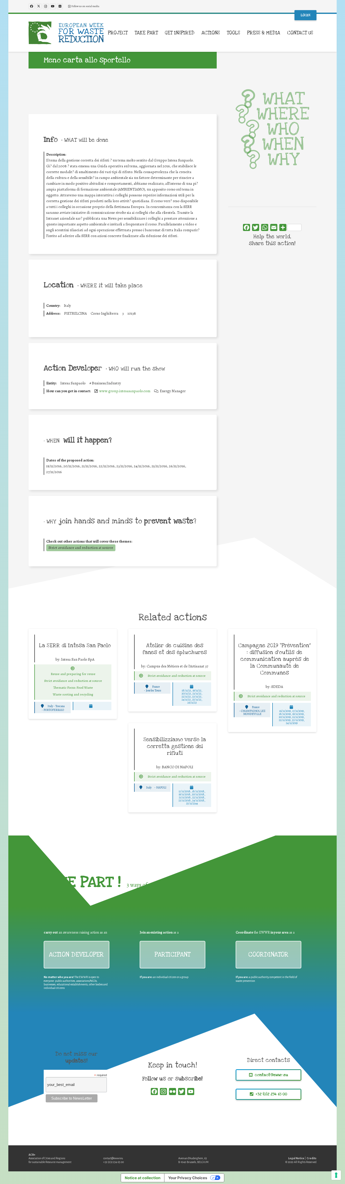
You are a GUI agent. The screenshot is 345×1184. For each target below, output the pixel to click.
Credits (311, 1158)
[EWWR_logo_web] (66, 32)
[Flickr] (60, 6)
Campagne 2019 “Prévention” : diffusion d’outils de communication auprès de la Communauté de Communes (274, 659)
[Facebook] (32, 6)
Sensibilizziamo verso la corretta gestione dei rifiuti (174, 746)
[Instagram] (46, 6)
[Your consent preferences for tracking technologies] (336, 1175)
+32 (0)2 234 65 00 (113, 1162)
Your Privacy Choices (187, 1177)
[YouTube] (53, 6)
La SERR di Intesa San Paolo (75, 645)
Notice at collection (142, 1177)
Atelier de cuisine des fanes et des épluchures (174, 649)
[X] (39, 6)
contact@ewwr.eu (113, 1158)
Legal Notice (296, 1158)
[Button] (72, 668)
